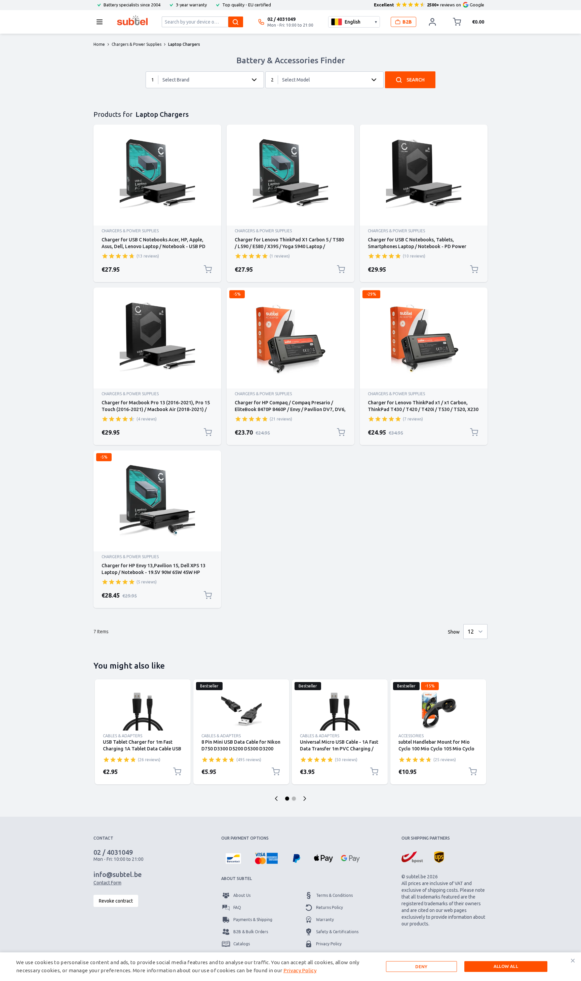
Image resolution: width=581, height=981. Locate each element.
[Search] (235, 21)
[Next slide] (304, 798)
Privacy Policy (329, 944)
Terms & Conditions (334, 895)
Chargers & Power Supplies (130, 231)
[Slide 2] (293, 798)
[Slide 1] (287, 798)
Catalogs (241, 944)
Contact (240, 956)
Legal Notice (328, 956)
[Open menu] (101, 22)
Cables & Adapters (122, 736)
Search (415, 79)
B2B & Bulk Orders (250, 931)
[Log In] (432, 21)
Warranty (325, 919)
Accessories (411, 736)
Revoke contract (116, 901)
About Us (241, 895)
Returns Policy (329, 907)
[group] (118, 255)
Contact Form (107, 882)
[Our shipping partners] (412, 857)
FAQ (237, 907)
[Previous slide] (276, 798)
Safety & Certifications (337, 931)
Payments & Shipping (252, 919)
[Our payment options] (233, 858)
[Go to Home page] (132, 20)
